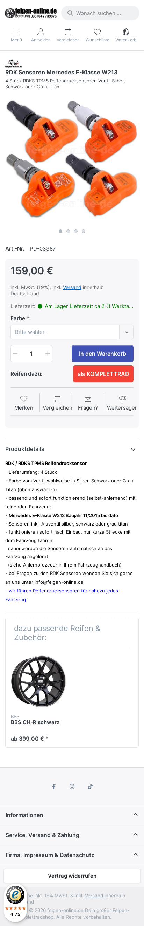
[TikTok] (90, 786)
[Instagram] (72, 786)
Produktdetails (24, 448)
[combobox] (100, 13)
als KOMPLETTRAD (103, 373)
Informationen (24, 814)
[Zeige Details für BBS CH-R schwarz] (38, 681)
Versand (72, 287)
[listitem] (72, 158)
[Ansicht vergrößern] (72, 158)
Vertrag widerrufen (72, 875)
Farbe (17, 318)
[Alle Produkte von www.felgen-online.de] (13, 63)
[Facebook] (54, 786)
